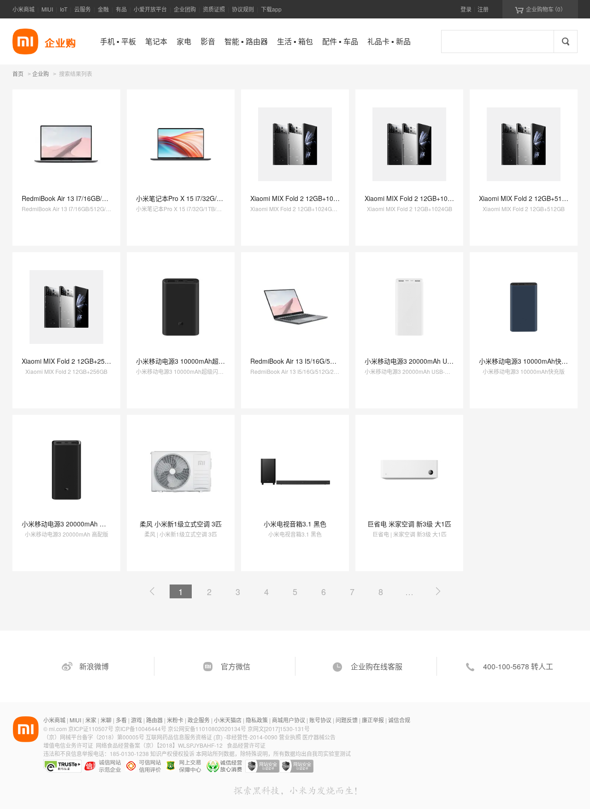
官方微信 (235, 666)
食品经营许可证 (246, 745)
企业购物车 (540, 9)
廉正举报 (373, 720)
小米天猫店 (228, 720)
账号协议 (320, 720)
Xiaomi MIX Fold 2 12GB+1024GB (414, 198)
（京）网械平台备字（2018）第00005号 (94, 737)
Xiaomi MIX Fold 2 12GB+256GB (70, 361)
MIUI (47, 9)
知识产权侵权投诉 (172, 753)
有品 (121, 9)
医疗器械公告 (319, 737)
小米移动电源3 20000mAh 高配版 (70, 523)
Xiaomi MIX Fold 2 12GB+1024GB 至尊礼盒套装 (320, 198)
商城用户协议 (288, 720)
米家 (90, 720)
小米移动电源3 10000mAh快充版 (526, 361)
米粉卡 (175, 720)
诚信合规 (399, 720)
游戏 (136, 720)
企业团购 (185, 9)
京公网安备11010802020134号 (208, 728)
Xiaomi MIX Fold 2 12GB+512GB (527, 198)
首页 (18, 73)
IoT (63, 9)
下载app (271, 9)
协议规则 (243, 9)
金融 (103, 9)
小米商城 (23, 9)
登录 (466, 9)
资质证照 (214, 9)
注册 (483, 9)
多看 (121, 720)
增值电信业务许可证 (68, 745)
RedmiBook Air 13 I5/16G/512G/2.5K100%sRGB (320, 361)
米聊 (106, 720)
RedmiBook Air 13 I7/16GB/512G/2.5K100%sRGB (94, 198)
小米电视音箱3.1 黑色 (295, 523)
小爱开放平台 (150, 9)
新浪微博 (94, 666)
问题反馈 (347, 720)
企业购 (40, 74)
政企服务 (199, 720)
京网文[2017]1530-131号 (279, 728)
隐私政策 (257, 720)
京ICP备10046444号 (140, 728)
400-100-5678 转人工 (518, 666)
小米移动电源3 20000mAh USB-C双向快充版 (430, 361)
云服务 (82, 9)
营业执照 (290, 737)
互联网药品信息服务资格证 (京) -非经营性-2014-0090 (212, 737)
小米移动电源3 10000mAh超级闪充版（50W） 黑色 (210, 361)
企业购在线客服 (376, 666)
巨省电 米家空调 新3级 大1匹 (409, 523)
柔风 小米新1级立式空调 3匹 (181, 523)
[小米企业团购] (25, 41)
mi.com (58, 728)
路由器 (154, 720)
